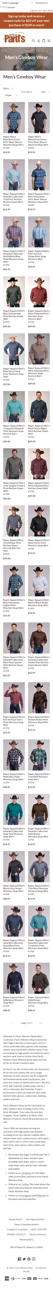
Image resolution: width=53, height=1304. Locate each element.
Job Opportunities (35, 1219)
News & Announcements (26, 1224)
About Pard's (15, 1219)
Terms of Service (37, 1234)
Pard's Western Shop (23, 1268)
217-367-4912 (45, 10)
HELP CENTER (38, 1229)
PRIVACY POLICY (16, 1234)
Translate (10, 7)
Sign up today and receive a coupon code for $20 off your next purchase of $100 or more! (27, 20)
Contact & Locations (17, 1229)
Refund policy (26, 1239)
